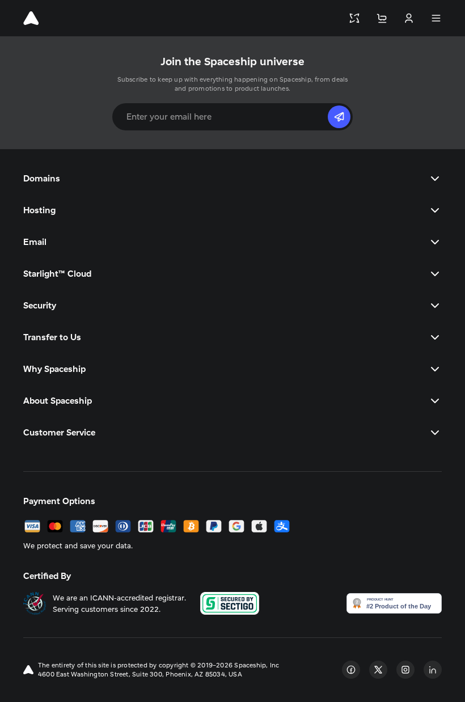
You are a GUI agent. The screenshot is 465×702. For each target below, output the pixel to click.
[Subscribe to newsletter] (339, 116)
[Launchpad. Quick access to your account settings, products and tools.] (354, 18)
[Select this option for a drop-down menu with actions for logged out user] (409, 18)
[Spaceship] (31, 18)
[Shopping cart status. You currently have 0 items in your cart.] (381, 18)
